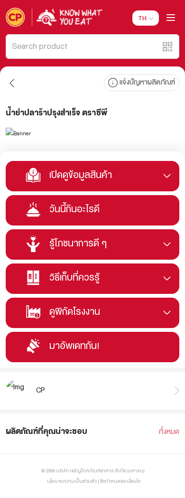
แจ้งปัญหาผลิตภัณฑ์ (147, 82)
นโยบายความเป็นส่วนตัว (72, 481)
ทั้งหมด (169, 432)
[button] (167, 46)
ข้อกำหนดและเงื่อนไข (120, 481)
